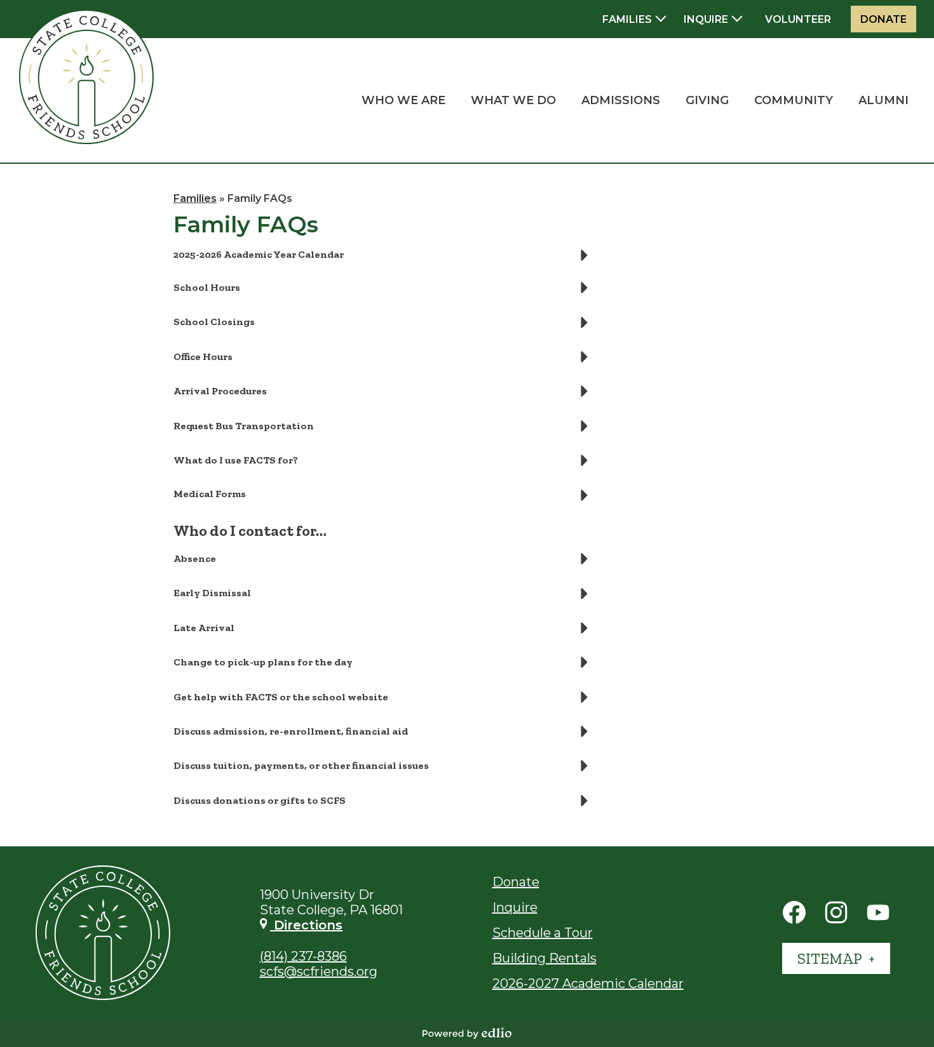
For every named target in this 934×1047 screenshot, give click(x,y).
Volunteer (798, 19)
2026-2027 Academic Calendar (588, 983)
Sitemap (831, 958)
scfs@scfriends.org (318, 971)
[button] (403, 100)
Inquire (515, 907)
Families (195, 198)
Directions (306, 925)
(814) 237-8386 (303, 956)
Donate (883, 19)
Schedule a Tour (542, 932)
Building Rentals (544, 958)
